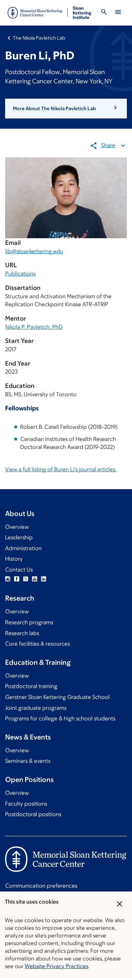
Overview (17, 527)
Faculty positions (26, 803)
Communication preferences (41, 886)
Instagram (7, 578)
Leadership (19, 537)
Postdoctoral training (31, 686)
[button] (66, 108)
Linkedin (43, 578)
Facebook (16, 578)
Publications (20, 273)
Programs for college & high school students (60, 718)
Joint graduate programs (35, 708)
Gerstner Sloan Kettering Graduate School (57, 697)
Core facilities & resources (37, 644)
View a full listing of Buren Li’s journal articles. (60, 469)
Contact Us (19, 569)
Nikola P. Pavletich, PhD (33, 327)
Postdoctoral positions (33, 814)
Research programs (29, 622)
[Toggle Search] (104, 13)
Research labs (22, 633)
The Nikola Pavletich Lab (39, 38)
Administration (23, 548)
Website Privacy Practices (56, 966)
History (14, 559)
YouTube (34, 578)
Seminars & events (27, 761)
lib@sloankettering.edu (34, 251)
